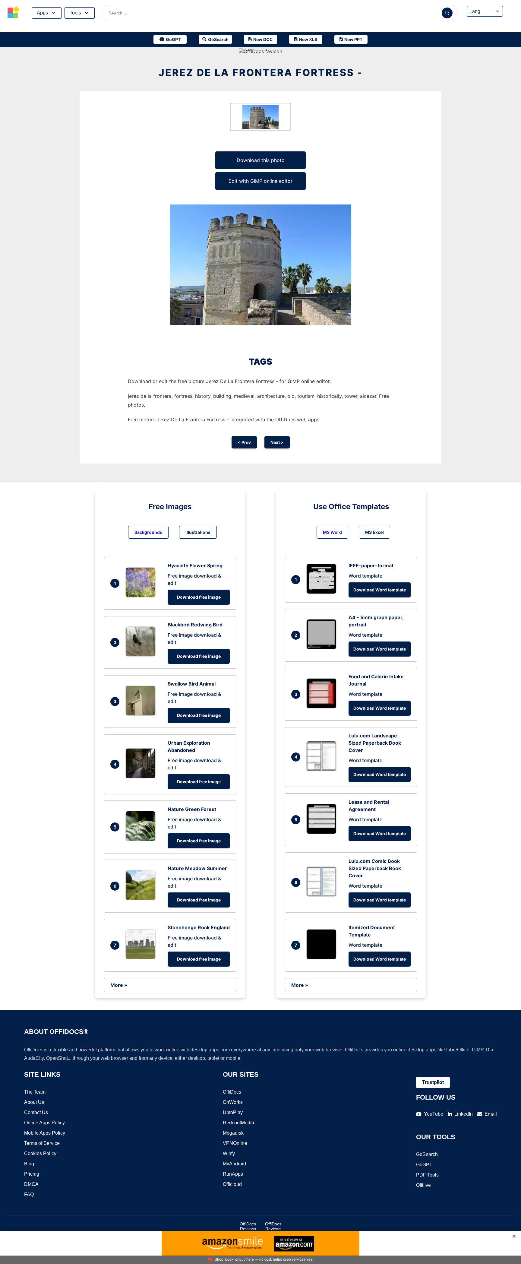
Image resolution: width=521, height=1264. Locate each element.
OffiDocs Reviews (248, 1226)
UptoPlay (233, 1112)
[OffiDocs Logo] (13, 13)
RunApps (233, 1174)
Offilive (423, 1185)
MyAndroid (234, 1163)
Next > (277, 442)
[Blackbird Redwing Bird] (142, 655)
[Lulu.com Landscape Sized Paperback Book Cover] (323, 769)
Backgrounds (148, 532)
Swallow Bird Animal (192, 684)
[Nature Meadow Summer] (142, 898)
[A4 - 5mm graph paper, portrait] (323, 648)
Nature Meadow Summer (197, 868)
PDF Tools (427, 1174)
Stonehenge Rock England (199, 927)
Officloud (232, 1184)
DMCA (31, 1184)
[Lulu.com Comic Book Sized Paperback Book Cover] (323, 895)
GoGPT (424, 1164)
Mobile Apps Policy (44, 1133)
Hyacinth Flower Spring (195, 565)
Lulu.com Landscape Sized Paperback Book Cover (375, 743)
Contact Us (36, 1112)
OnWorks (233, 1102)
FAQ (29, 1194)
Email (491, 1114)
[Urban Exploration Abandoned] (142, 777)
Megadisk (233, 1133)
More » (118, 985)
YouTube (433, 1114)
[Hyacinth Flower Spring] (142, 596)
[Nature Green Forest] (142, 839)
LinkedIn (463, 1114)
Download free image (199, 597)
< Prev (244, 442)
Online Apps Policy (44, 1122)
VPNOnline (235, 1143)
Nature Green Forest (192, 809)
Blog (29, 1163)
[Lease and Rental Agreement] (323, 832)
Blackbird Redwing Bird (195, 625)
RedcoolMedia (238, 1122)
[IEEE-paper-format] (323, 592)
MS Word (332, 532)
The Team (35, 1092)
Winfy (229, 1153)
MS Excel (374, 532)
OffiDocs (232, 1092)
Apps (42, 12)
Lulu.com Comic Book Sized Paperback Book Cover (375, 868)
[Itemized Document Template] (323, 958)
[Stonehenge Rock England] (142, 958)
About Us (34, 1102)
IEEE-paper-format (371, 565)
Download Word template (379, 589)
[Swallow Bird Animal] (142, 714)
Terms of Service (42, 1143)
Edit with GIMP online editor (260, 181)
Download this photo (261, 160)
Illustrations (197, 532)
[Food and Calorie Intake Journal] (323, 707)
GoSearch (427, 1154)
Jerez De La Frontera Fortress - (261, 72)
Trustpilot (433, 1082)
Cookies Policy (40, 1153)
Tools (75, 12)
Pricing (31, 1174)
